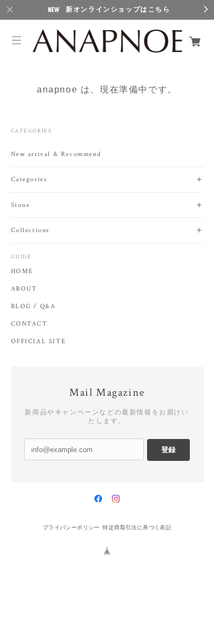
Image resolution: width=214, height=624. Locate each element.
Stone (20, 205)
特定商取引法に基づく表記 (137, 527)
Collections (30, 230)
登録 (168, 450)
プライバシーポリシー (71, 527)
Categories (29, 179)
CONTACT (29, 324)
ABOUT (24, 289)
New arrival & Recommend (56, 154)
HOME (22, 271)
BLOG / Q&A (33, 306)
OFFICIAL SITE (38, 341)
